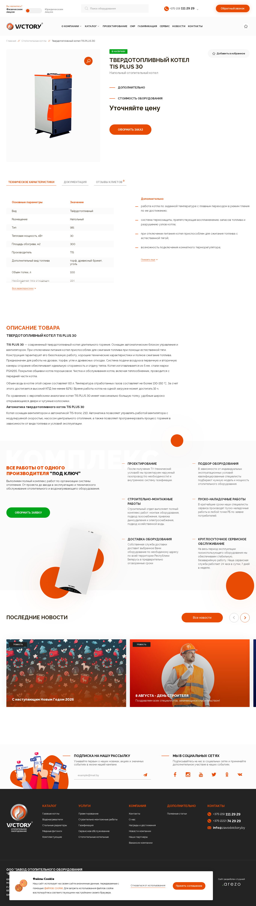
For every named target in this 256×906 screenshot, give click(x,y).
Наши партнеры (138, 837)
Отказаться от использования (148, 885)
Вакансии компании (141, 842)
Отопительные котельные (94, 837)
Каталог (91, 26)
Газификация (147, 26)
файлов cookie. (53, 888)
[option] (53, 105)
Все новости (202, 617)
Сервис (165, 26)
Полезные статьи (177, 813)
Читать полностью (102, 698)
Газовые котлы (50, 813)
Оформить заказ (130, 129)
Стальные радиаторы (54, 825)
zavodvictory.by (229, 828)
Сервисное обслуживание (94, 831)
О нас (132, 819)
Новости (178, 26)
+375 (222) (227, 821)
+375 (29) (182, 8)
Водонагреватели (52, 819)
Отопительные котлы (34, 40)
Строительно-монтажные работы (98, 819)
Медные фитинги (52, 831)
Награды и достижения (142, 825)
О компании (70, 26)
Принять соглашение (189, 885)
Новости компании (140, 831)
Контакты (195, 26)
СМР (132, 26)
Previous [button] (234, 617)
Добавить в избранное (231, 53)
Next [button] (245, 617)
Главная (11, 40)
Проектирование (115, 26)
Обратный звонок (233, 8)
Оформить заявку (28, 512)
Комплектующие (52, 837)
